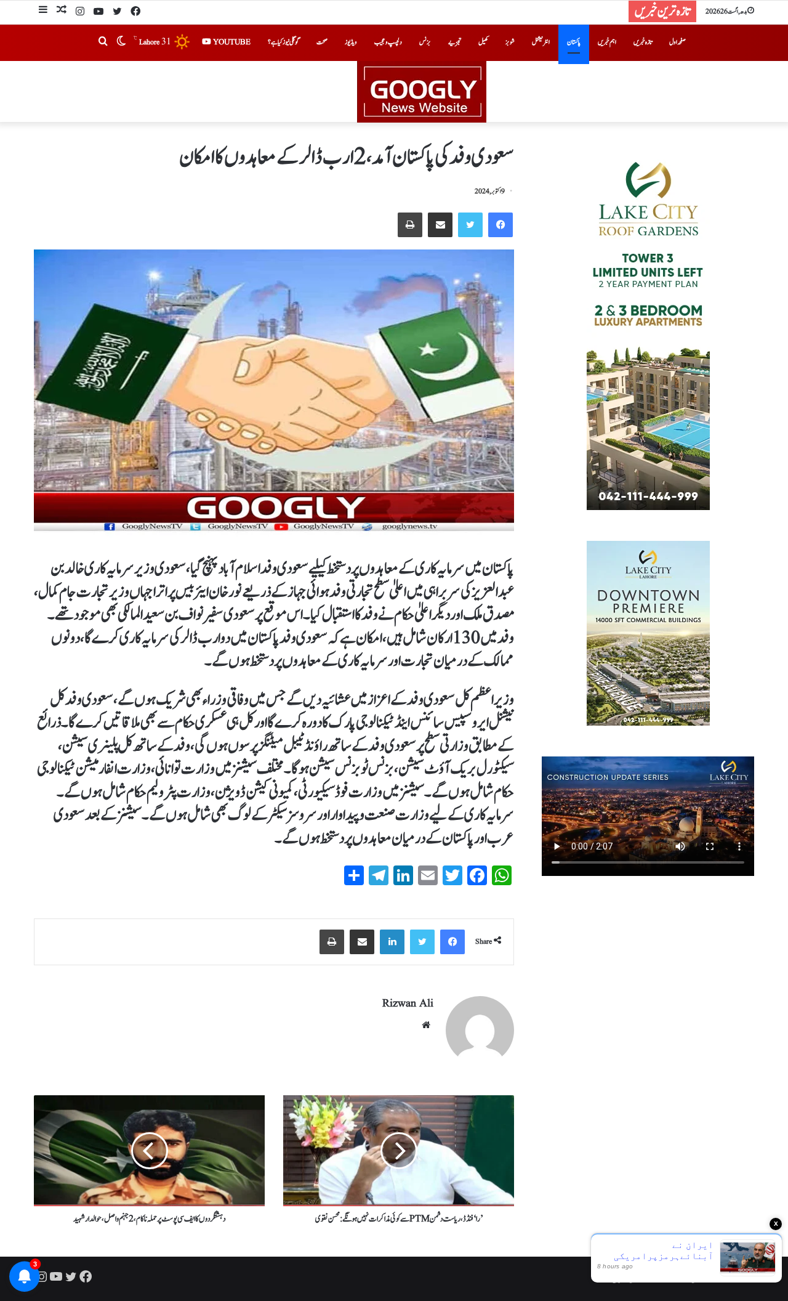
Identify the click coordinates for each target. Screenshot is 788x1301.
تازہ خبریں (642, 42)
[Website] (426, 1025)
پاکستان (574, 42)
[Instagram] (80, 12)
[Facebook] (135, 12)
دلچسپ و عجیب (388, 42)
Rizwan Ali (407, 1003)
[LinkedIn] (392, 942)
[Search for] (103, 42)
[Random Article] (61, 11)
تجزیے (454, 42)
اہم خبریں (607, 42)
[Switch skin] (121, 42)
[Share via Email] (440, 225)
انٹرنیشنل (541, 42)
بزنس (425, 42)
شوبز (510, 42)
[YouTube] (98, 12)
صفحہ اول (677, 42)
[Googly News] (394, 92)
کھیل (483, 42)
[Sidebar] (43, 11)
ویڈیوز (351, 42)
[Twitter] (117, 12)
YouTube (231, 42)
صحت (322, 42)
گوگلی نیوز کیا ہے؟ (283, 42)
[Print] (410, 225)
